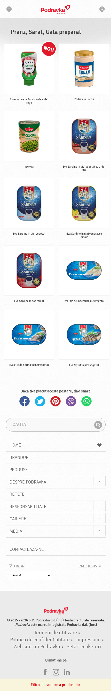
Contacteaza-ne (27, 549)
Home (15, 445)
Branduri (20, 457)
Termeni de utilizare (55, 633)
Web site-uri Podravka (36, 647)
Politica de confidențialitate (40, 640)
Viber (71, 401)
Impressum (88, 640)
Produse (19, 469)
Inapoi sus (87, 566)
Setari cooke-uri (84, 647)
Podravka (55, 9)
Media (16, 531)
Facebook (24, 401)
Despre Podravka (28, 482)
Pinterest (55, 401)
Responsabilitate (28, 506)
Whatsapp (86, 401)
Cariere (18, 518)
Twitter (40, 401)
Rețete (17, 494)
